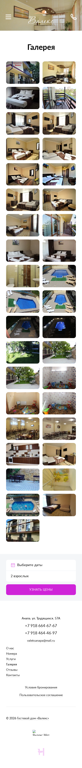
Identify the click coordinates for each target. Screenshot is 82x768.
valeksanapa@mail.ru (41, 640)
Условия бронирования (41, 687)
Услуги (11, 659)
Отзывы (12, 669)
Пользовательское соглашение (41, 695)
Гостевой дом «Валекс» (33, 718)
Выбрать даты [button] (41, 565)
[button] (41, 589)
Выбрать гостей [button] (41, 576)
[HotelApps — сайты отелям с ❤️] (41, 752)
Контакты (13, 675)
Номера (11, 653)
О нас (10, 648)
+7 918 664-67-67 (41, 626)
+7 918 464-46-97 (41, 633)
